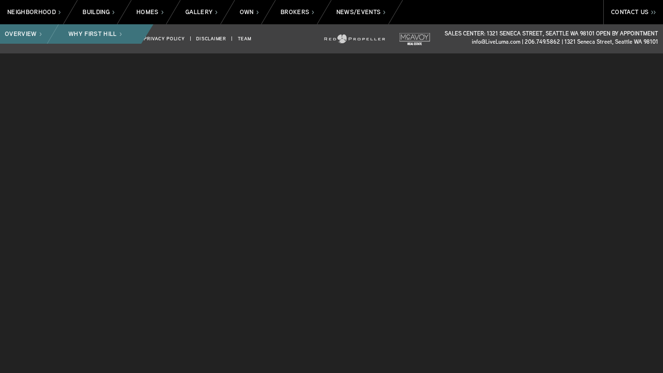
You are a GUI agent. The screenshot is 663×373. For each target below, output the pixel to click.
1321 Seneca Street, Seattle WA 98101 (611, 41)
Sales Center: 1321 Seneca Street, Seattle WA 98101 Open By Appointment (551, 33)
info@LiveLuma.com (496, 41)
